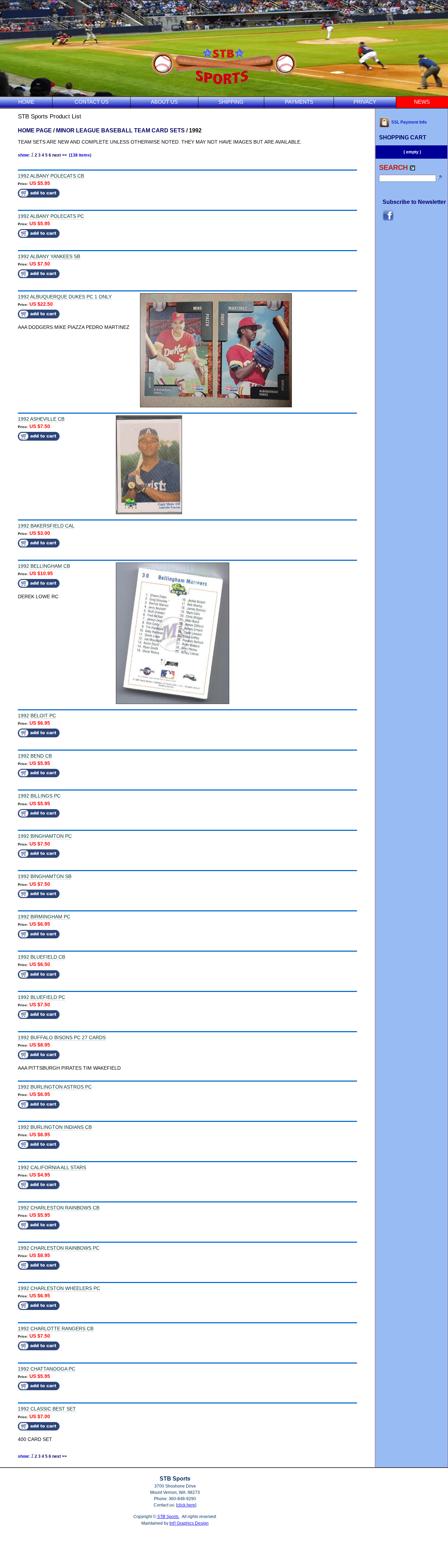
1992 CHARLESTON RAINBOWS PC (58, 1248)
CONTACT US (91, 102)
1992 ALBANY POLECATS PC (51, 216)
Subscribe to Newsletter (414, 202)
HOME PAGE (35, 130)
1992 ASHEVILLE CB (41, 419)
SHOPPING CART (402, 137)
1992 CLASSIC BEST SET (47, 1409)
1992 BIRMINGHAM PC (44, 916)
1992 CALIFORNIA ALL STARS (52, 1167)
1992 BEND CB (35, 756)
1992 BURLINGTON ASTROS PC (55, 1087)
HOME (26, 102)
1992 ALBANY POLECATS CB (51, 176)
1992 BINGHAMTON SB (44, 876)
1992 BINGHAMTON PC (45, 836)
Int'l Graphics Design (189, 1523)
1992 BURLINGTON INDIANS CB (55, 1127)
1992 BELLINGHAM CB (44, 566)
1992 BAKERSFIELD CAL (46, 526)
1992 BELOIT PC (37, 715)
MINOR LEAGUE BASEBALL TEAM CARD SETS (120, 130)
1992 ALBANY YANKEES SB (49, 256)
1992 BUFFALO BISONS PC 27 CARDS (62, 1037)
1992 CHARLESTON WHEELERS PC (59, 1288)
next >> (59, 155)
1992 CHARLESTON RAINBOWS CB (58, 1207)
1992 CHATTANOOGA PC (46, 1369)
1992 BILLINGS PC (39, 796)
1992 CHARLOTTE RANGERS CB (55, 1328)
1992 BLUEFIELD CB (41, 957)
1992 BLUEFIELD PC (41, 997)
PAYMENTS (299, 102)
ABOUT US (164, 102)
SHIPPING (231, 102)
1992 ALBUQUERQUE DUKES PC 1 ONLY (65, 296)
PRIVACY (365, 102)
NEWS (422, 102)
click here (186, 1505)
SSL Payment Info (409, 122)
